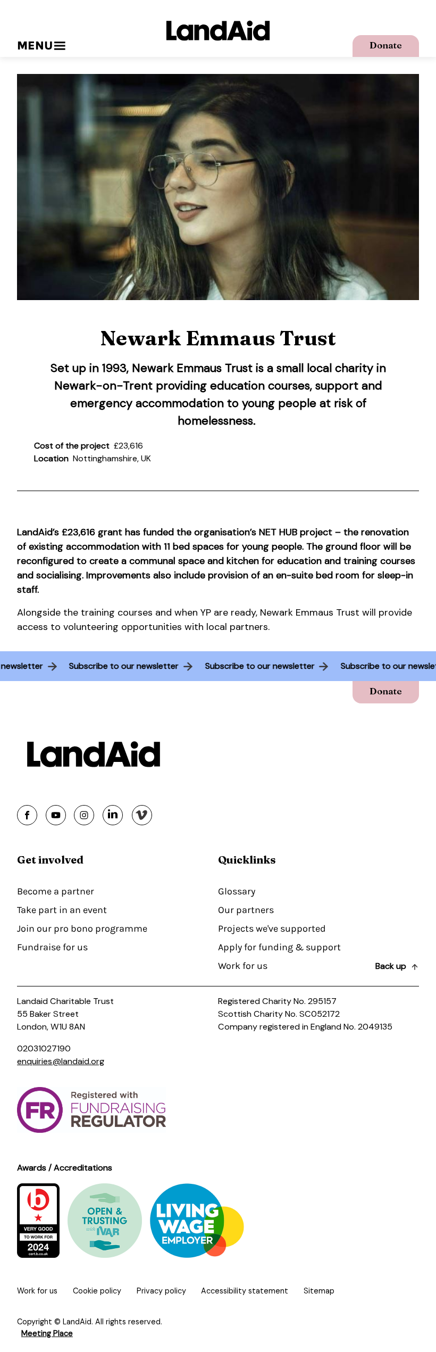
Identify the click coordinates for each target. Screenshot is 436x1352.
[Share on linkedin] (113, 815)
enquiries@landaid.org (60, 1061)
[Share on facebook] (27, 815)
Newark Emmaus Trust (192, 368)
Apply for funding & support (279, 947)
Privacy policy (161, 1291)
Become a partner (55, 891)
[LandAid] (218, 30)
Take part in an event (62, 910)
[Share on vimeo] (142, 815)
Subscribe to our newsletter (131, 665)
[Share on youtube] (56, 815)
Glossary (236, 891)
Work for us (242, 966)
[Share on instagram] (84, 815)
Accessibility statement (244, 1291)
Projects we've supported (272, 928)
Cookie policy (97, 1291)
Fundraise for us (52, 947)
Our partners (246, 910)
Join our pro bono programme (82, 928)
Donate (386, 45)
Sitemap (319, 1291)
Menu (35, 45)
